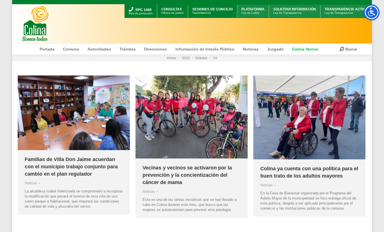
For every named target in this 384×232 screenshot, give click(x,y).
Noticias (31, 183)
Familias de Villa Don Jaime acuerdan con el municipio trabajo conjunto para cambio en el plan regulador (71, 167)
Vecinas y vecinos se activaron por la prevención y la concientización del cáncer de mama (187, 175)
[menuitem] (141, 5)
